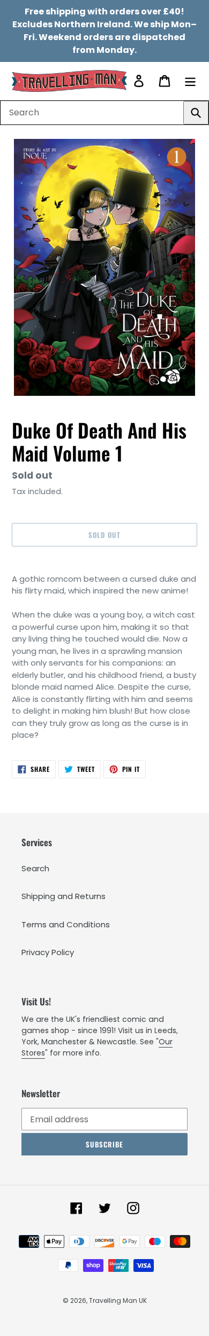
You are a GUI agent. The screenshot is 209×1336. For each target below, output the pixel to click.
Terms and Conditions (65, 924)
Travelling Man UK (118, 1300)
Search (35, 868)
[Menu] (190, 80)
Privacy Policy (47, 952)
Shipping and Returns (63, 896)
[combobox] (104, 112)
